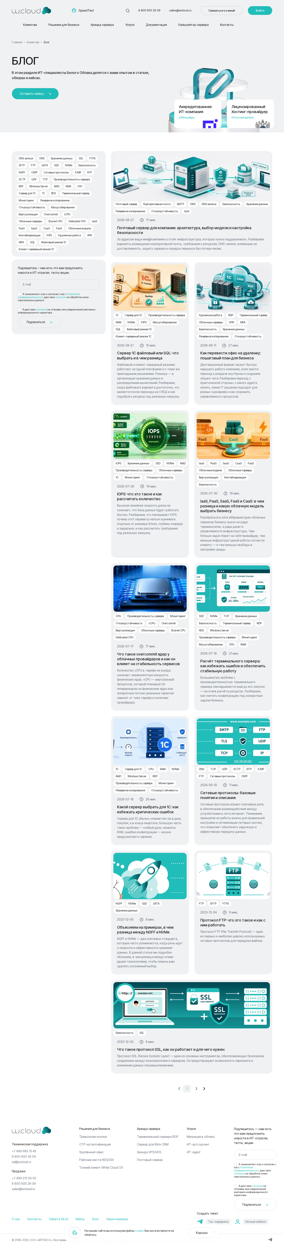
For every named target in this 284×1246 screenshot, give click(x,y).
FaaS (59, 228)
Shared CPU (55, 221)
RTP (89, 172)
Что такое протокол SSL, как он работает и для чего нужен (170, 1049)
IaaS (94, 221)
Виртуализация (28, 214)
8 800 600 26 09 (149, 10)
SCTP (22, 179)
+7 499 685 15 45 (24, 1151)
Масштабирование (63, 207)
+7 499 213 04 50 (24, 1178)
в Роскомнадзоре (242, 117)
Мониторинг (26, 200)
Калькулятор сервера (194, 25)
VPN (89, 235)
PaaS (22, 228)
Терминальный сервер (75, 193)
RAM (68, 186)
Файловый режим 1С (53, 242)
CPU (79, 186)
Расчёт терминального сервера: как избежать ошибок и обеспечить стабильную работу (232, 666)
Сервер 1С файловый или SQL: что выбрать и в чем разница (148, 355)
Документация (156, 25)
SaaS (34, 228)
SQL (32, 242)
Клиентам (30, 25)
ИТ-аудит (194, 1152)
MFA (21, 242)
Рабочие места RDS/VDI (96, 1160)
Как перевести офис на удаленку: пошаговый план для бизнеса (230, 355)
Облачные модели (79, 228)
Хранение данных (62, 158)
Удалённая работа (69, 235)
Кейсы (80, 1219)
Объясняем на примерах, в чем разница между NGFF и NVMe (145, 929)
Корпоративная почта (157, 204)
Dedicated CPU (77, 221)
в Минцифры (187, 117)
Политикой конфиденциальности (246, 1169)
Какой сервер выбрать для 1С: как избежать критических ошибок (148, 809)
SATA (45, 165)
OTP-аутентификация (95, 1144)
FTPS (92, 158)
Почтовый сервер (126, 204)
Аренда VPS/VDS (149, 1152)
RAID (57, 186)
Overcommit (51, 214)
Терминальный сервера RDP (157, 1137)
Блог (95, 1219)
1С (43, 193)
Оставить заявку (32, 93)
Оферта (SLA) (58, 1219)
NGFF (22, 172)
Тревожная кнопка (93, 1137)
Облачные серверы (30, 221)
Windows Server (38, 186)
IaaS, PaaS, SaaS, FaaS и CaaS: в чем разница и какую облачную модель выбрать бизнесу (232, 506)
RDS (53, 193)
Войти (260, 10)
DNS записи (26, 158)
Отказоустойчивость (32, 207)
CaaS (46, 228)
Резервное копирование (55, 200)
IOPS (49, 235)
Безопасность (87, 165)
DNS (42, 158)
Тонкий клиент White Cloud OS (101, 1167)
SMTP (180, 204)
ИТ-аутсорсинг (198, 1144)
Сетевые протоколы (56, 172)
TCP (45, 179)
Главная (17, 42)
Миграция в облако (201, 1137)
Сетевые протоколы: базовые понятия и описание (228, 795)
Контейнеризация (29, 235)
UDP (33, 179)
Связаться (221, 10)
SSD (56, 165)
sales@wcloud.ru (180, 10)
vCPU (67, 214)
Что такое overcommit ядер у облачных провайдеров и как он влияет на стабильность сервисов (148, 659)
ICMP (78, 172)
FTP (33, 165)
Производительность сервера (72, 179)
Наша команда (117, 1219)
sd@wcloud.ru (21, 1162)
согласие (60, 297)
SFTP (22, 165)
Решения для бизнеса (63, 25)
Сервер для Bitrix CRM (152, 1144)
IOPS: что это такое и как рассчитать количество (139, 496)
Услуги (129, 25)
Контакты (227, 25)
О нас (16, 1219)
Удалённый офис (91, 1152)
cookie (139, 1230)
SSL (81, 158)
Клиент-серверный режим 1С (36, 249)
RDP (21, 186)
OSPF (34, 172)
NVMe (68, 165)
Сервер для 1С (27, 193)
